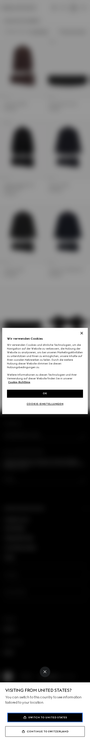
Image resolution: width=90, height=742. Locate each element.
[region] (45, 371)
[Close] (45, 672)
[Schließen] (82, 333)
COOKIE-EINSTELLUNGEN (45, 404)
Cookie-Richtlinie (19, 382)
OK (45, 393)
